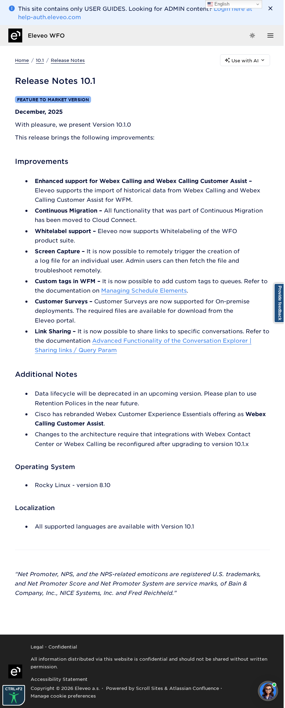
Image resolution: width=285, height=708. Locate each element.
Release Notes (68, 60)
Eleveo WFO (46, 35)
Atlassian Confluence (194, 688)
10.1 (40, 60)
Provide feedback (279, 303)
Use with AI (245, 60)
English (221, 4)
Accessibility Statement (59, 679)
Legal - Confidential (54, 647)
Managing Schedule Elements (144, 290)
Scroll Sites (149, 688)
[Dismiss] (270, 8)
